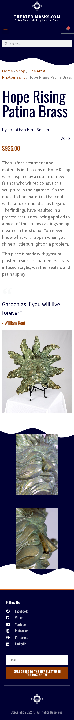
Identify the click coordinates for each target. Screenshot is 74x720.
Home (7, 71)
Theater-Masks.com (37, 17)
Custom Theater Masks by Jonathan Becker (37, 20)
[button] (5, 30)
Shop (20, 71)
